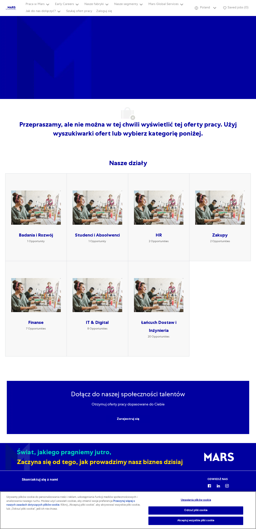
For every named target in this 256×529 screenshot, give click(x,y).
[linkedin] (218, 485)
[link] (40, 479)
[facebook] (209, 485)
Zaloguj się (104, 11)
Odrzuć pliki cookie (195, 510)
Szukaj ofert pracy (79, 11)
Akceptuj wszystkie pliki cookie (195, 520)
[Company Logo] (11, 8)
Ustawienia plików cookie (196, 500)
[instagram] (227, 485)
